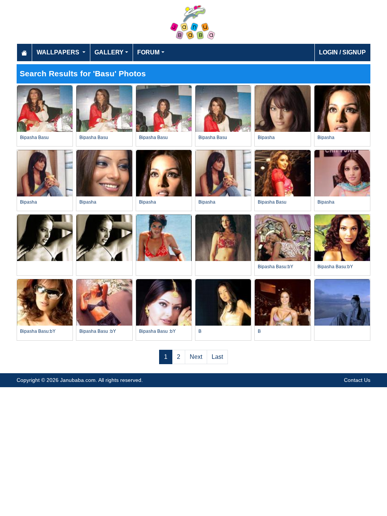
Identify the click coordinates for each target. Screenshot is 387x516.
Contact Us (357, 380)
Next (196, 357)
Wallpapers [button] (59, 52)
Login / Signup (342, 52)
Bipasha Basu (34, 137)
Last (217, 357)
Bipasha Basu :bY (97, 331)
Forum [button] (148, 52)
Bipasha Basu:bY (275, 266)
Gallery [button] (109, 52)
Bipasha (266, 137)
